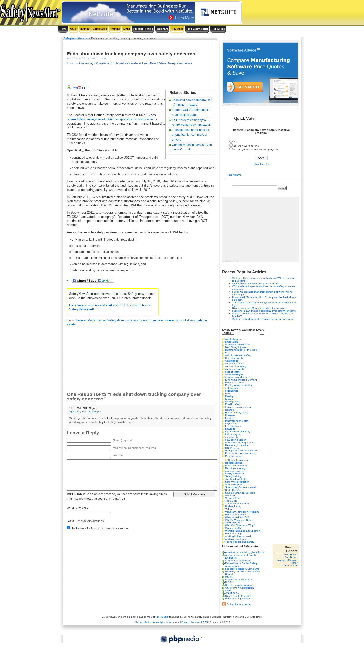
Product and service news (240, 453)
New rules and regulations (240, 442)
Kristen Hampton (190, 622)
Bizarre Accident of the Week (241, 350)
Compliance (100, 28)
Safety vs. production (237, 481)
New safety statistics (236, 445)
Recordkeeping (233, 462)
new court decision (235, 439)
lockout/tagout (233, 434)
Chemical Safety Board (238, 560)
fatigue (229, 399)
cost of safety (232, 371)
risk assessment (234, 471)
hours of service (151, 320)
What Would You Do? (237, 517)
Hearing (229, 409)
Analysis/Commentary (237, 344)
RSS (205, 622)
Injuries (85, 28)
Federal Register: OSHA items (242, 568)
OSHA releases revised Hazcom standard (255, 283)
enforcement (232, 388)
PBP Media (162, 616)
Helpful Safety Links (236, 412)
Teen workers (232, 498)
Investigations (233, 426)
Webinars (162, 28)
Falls (227, 393)
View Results (261, 164)
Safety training (233, 476)
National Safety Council (238, 579)
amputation (231, 341)
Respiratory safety (235, 468)
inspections (231, 423)
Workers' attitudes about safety (242, 530)
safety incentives (234, 473)
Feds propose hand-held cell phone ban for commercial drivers (191, 134)
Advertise (177, 28)
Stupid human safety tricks (240, 492)
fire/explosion (232, 401)
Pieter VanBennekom (289, 564)
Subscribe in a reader (239, 604)
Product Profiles (143, 28)
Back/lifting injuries (235, 347)
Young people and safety (239, 541)
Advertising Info (162, 622)
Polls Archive (234, 175)
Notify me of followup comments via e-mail (100, 528)
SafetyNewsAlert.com (76, 38)
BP (227, 352)
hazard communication (238, 407)
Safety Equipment (238, 460)
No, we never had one (246, 145)
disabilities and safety (237, 377)
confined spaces (234, 363)
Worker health (233, 528)
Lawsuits (230, 428)
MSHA (228, 576)
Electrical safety (234, 382)
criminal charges (234, 374)
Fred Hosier (290, 554)
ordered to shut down (180, 320)
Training (115, 28)
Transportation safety (180, 63)
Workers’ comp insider (237, 598)
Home (63, 28)
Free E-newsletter (197, 28)
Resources (218, 28)
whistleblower (232, 522)
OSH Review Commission (239, 587)
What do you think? (236, 514)
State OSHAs (232, 490)
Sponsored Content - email (240, 487)
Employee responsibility (238, 385)
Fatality (229, 396)
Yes (235, 142)
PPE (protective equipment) (241, 450)
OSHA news (232, 448)
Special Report (233, 484)
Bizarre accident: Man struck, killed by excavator (259, 308)
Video (228, 509)
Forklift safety (232, 404)
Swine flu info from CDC (238, 596)
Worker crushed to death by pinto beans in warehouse (263, 319)
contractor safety (234, 369)
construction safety (236, 366)
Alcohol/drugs (87, 63)
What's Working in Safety (239, 520)
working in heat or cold (238, 536)
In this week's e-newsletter (126, 63)
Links (126, 28)
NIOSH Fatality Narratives (239, 585)
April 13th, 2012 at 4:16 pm (85, 411)
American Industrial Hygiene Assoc (244, 552)
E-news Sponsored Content (241, 379)
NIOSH (229, 582)
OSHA (73, 28)
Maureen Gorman (287, 560)
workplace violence (236, 539)
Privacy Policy (143, 622)
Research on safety (236, 465)
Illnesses (230, 415)
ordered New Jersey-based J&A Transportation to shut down (110, 119)
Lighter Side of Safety (237, 431)
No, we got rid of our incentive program (255, 149)
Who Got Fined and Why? (240, 525)
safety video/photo (235, 479)
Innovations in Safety (237, 420)
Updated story (233, 506)
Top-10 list (231, 500)
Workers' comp (233, 533)
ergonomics (231, 390)
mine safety (231, 437)
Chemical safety (234, 358)
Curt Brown (291, 557)
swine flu (230, 495)
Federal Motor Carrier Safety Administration (107, 320)
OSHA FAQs (232, 593)
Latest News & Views (154, 63)
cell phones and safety (238, 355)
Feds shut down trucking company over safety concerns (131, 53)
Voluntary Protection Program (242, 511)
